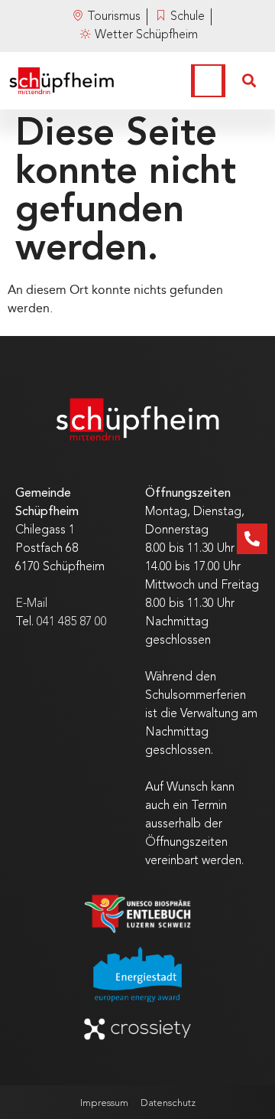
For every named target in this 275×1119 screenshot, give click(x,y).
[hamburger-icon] (208, 80)
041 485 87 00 (72, 622)
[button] (249, 81)
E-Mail (31, 604)
